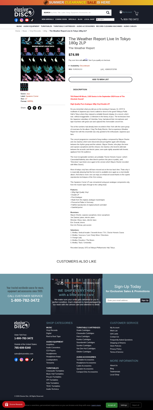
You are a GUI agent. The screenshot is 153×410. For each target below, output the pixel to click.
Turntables (46, 26)
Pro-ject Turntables (53, 377)
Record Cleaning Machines (109, 26)
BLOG (80, 19)
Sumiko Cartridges (83, 345)
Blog (112, 369)
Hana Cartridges (83, 336)
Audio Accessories (86, 26)
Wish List (113, 331)
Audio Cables (130, 26)
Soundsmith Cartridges (85, 342)
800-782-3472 (131, 19)
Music (19, 26)
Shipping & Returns (118, 343)
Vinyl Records (51, 330)
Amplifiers (50, 344)
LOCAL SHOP (89, 19)
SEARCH (47, 12)
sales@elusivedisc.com (23, 354)
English (101, 19)
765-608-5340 (22, 347)
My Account (114, 328)
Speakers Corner (32, 96)
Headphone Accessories (86, 363)
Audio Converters (53, 347)
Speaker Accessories (84, 369)
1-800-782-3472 (25, 300)
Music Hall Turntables (55, 374)
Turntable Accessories (85, 360)
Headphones (51, 354)
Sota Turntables (52, 383)
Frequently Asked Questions (121, 340)
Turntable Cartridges (64, 26)
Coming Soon (61, 19)
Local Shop (114, 375)
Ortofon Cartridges (83, 352)
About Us (113, 365)
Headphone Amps (53, 357)
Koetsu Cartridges (83, 339)
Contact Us (114, 337)
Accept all (111, 405)
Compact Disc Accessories (87, 372)
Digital (48, 333)
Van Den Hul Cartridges (85, 349)
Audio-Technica (52, 389)
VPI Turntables (52, 380)
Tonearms (50, 363)
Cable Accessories (83, 366)
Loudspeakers (52, 360)
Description (80, 89)
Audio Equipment (31, 26)
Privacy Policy (115, 349)
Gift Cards (114, 334)
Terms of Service (116, 352)
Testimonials (115, 372)
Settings (124, 405)
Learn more (96, 405)
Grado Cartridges (83, 330)
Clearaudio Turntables (55, 371)
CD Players (50, 351)
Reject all (135, 405)
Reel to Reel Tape (53, 336)
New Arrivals (48, 19)
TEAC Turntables (53, 386)
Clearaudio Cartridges (85, 333)
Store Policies (115, 346)
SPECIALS (72, 19)
